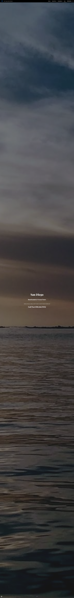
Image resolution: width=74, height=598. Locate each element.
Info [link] (64, 1)
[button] (73, 1)
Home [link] (49, 1)
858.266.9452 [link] (69, 1)
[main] (37, 300)
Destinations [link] (60, 1)
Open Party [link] (54, 1)
